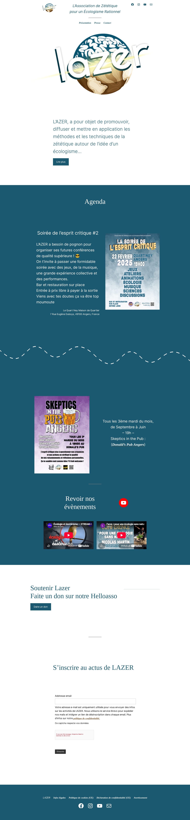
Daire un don (41, 606)
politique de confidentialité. (86, 718)
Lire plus (60, 161)
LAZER (46, 797)
